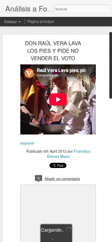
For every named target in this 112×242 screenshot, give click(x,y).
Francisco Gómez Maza (68, 154)
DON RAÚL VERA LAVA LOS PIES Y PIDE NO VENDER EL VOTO (53, 50)
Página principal (40, 21)
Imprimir (27, 143)
